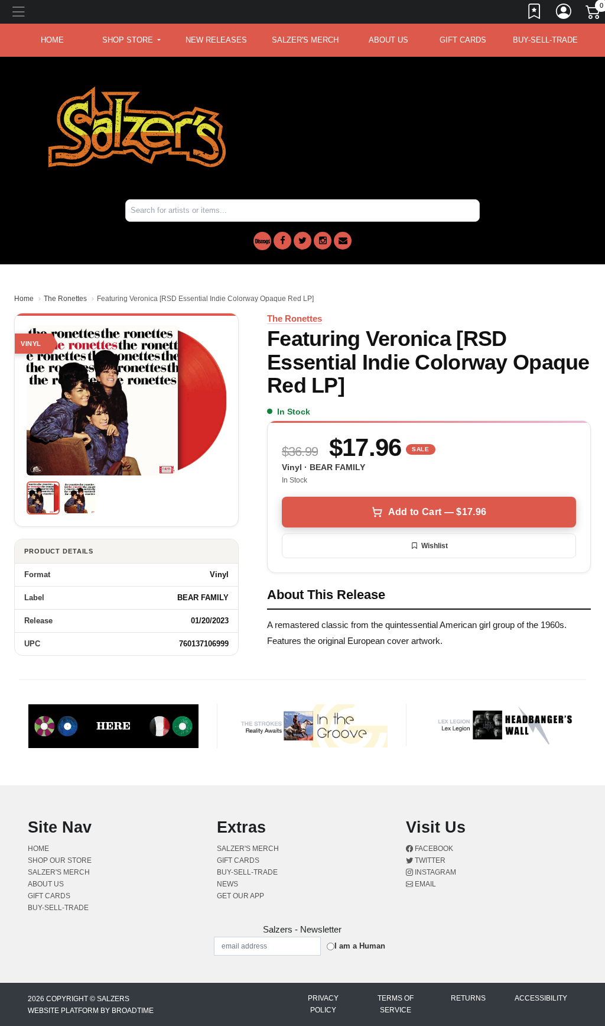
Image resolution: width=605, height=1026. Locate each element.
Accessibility (541, 998)
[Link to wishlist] (534, 13)
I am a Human (359, 945)
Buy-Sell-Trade (545, 39)
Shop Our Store (60, 860)
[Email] (343, 241)
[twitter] (302, 241)
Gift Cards (463, 39)
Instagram (434, 872)
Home (24, 298)
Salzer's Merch (305, 39)
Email (424, 884)
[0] (594, 14)
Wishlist (434, 546)
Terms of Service (396, 1004)
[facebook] (282, 241)
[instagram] (323, 241)
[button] (131, 40)
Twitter (429, 860)
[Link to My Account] (564, 13)
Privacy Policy (323, 1004)
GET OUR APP (240, 896)
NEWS (227, 884)
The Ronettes (65, 298)
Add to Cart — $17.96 (437, 512)
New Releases (216, 39)
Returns (468, 998)
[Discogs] (262, 241)
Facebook (433, 848)
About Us (388, 39)
